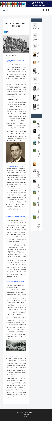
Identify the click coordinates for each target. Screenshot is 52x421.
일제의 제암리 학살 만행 (38, 164)
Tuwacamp (33, 412)
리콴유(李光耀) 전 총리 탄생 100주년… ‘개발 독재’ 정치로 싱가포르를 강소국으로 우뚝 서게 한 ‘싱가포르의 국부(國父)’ (38, 134)
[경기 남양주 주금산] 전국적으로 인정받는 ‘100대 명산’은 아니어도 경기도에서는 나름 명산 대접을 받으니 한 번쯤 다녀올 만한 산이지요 (38, 154)
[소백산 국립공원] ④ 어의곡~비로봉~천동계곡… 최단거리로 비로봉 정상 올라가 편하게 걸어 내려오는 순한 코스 (38, 195)
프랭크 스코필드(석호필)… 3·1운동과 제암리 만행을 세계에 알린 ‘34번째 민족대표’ (38, 173)
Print (23, 31)
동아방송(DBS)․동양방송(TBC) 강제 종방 (36, 39)
